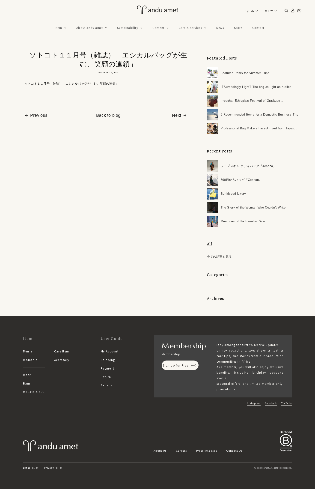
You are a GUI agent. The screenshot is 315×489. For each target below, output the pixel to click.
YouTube (286, 403)
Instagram (254, 403)
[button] (61, 27)
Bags (27, 383)
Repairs (107, 385)
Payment (107, 368)
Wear (27, 375)
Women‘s (30, 360)
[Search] (286, 10)
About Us (160, 450)
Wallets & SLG (34, 392)
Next (176, 115)
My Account (110, 351)
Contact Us (234, 450)
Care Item (61, 351)
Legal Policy (31, 467)
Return (106, 377)
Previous (39, 115)
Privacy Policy (53, 467)
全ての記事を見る (219, 256)
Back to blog (108, 115)
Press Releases (206, 450)
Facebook (271, 403)
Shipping (108, 360)
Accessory (61, 360)
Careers (181, 450)
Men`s (28, 351)
